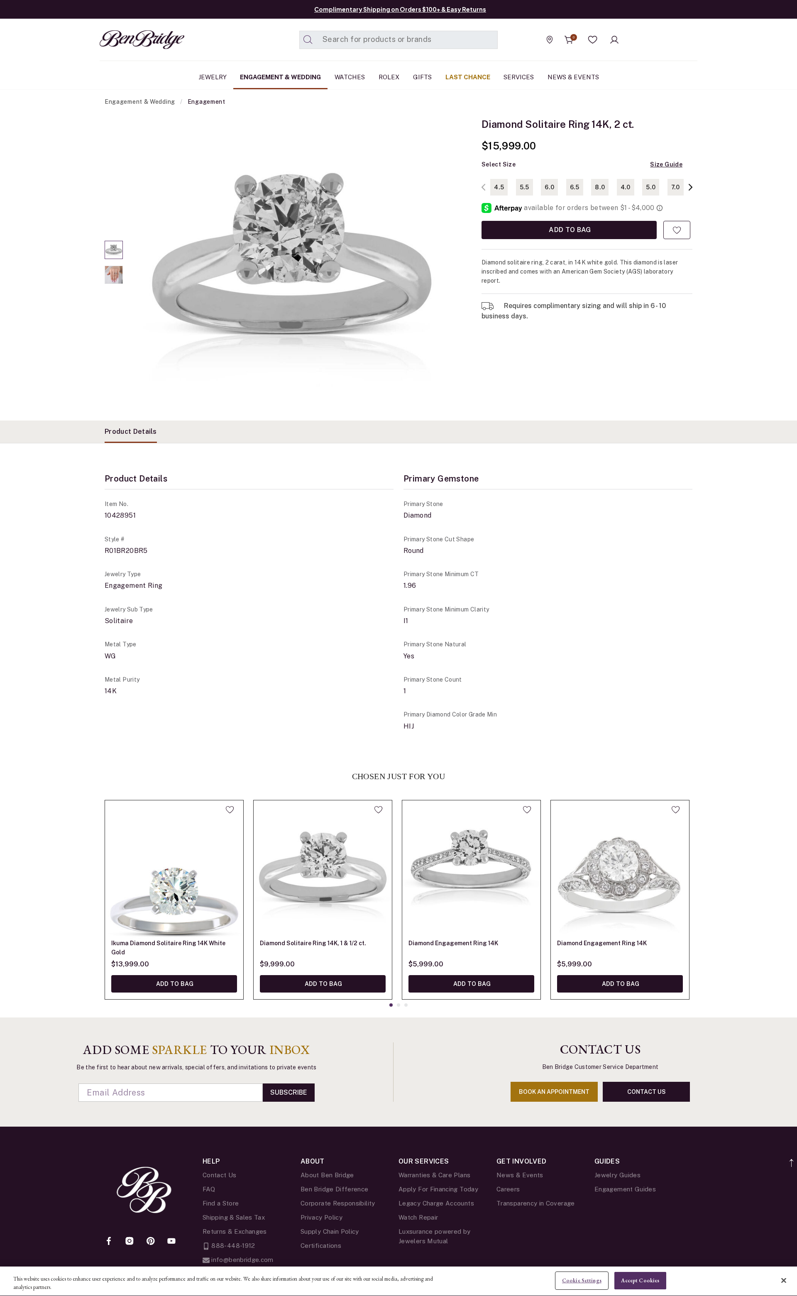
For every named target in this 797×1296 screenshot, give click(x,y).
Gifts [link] (422, 77)
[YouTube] (171, 1241)
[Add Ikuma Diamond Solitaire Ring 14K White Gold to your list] (229, 809)
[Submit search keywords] (308, 40)
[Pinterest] (151, 1241)
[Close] (784, 1280)
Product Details (131, 431)
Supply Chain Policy (330, 1231)
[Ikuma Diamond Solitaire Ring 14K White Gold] (174, 869)
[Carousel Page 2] (114, 275)
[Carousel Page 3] (406, 1005)
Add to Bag (569, 230)
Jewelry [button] (212, 77)
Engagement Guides (625, 1189)
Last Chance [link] (467, 77)
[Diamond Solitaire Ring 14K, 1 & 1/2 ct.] (323, 869)
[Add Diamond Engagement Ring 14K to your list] (526, 809)
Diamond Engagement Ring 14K (453, 943)
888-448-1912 (232, 1245)
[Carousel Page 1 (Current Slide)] (114, 250)
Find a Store (221, 1203)
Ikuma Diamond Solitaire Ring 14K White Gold (168, 948)
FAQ (209, 1189)
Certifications (321, 1245)
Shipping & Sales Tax (234, 1217)
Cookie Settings (581, 1280)
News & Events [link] (573, 77)
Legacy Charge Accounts (436, 1203)
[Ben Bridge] (127, 40)
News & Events (519, 1175)
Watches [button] (350, 77)
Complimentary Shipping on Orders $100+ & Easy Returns (400, 9)
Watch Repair (418, 1217)
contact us (646, 1091)
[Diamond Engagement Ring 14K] (471, 869)
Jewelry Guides (617, 1175)
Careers (508, 1189)
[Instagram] (129, 1241)
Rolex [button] (389, 77)
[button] (593, 40)
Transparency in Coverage (535, 1203)
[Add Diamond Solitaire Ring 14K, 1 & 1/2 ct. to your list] (378, 809)
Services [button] (519, 77)
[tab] (131, 432)
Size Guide (666, 164)
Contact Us (220, 1175)
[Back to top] (792, 1158)
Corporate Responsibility (338, 1203)
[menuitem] (212, 77)
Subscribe (288, 1092)
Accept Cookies (640, 1280)
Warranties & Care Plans (434, 1175)
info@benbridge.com (242, 1259)
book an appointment (554, 1091)
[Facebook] (109, 1241)
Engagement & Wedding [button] (280, 77)
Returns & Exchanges (235, 1231)
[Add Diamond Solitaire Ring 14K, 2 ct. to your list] (676, 230)
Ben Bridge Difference (335, 1189)
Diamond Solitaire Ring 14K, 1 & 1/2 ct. (313, 943)
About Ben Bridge (327, 1175)
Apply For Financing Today (438, 1189)
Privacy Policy (321, 1217)
